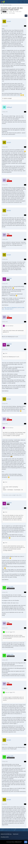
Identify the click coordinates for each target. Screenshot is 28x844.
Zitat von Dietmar (9, 325)
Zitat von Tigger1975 (10, 632)
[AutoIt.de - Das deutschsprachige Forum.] (2, 1)
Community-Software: (14, 841)
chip (14, 495)
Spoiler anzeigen (8, 98)
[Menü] (26, 1)
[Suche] (19, 1)
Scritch (10, 11)
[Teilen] (26, 16)
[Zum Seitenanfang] (25, 842)
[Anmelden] (22, 2)
